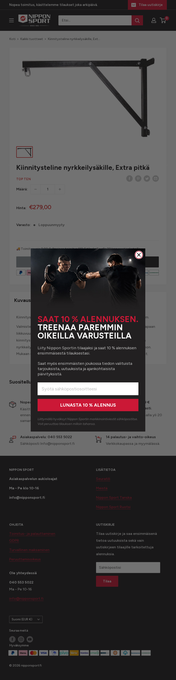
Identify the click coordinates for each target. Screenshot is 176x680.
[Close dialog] (139, 255)
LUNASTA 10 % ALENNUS (88, 405)
